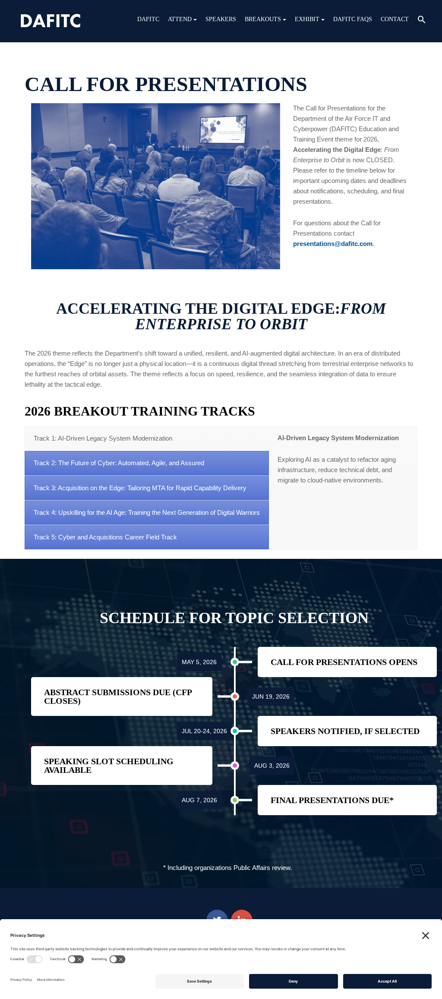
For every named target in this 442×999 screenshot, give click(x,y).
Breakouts (263, 19)
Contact (395, 19)
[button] (421, 20)
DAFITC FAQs (352, 19)
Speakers (220, 19)
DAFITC (148, 19)
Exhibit (307, 19)
